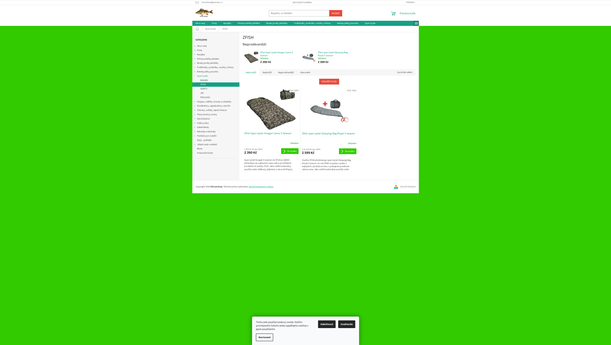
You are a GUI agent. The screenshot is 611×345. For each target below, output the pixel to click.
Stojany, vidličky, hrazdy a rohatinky (214, 101)
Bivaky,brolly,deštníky (207, 63)
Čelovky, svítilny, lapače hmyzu (212, 110)
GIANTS (203, 88)
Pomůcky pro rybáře (207, 136)
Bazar (200, 148)
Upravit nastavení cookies (261, 186)
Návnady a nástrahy (206, 131)
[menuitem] (200, 23)
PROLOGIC (205, 97)
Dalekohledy (203, 127)
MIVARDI (204, 80)
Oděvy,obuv (203, 123)
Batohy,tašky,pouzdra (207, 71)
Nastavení (264, 337)
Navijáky (201, 54)
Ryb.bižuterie (203, 118)
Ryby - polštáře (204, 140)
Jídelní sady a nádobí (207, 144)
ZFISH (203, 84)
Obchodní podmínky (302, 2)
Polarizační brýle (205, 153)
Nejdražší (267, 72)
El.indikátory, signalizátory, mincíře (213, 105)
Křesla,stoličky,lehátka (208, 59)
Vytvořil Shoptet (408, 186)
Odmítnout (326, 324)
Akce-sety (202, 46)
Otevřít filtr (329, 81)
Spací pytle (202, 76)
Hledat (336, 13)
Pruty (199, 50)
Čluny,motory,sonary (207, 114)
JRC (202, 93)
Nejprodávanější (286, 72)
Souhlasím (347, 324)
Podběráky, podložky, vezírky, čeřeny (215, 67)
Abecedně (305, 72)
